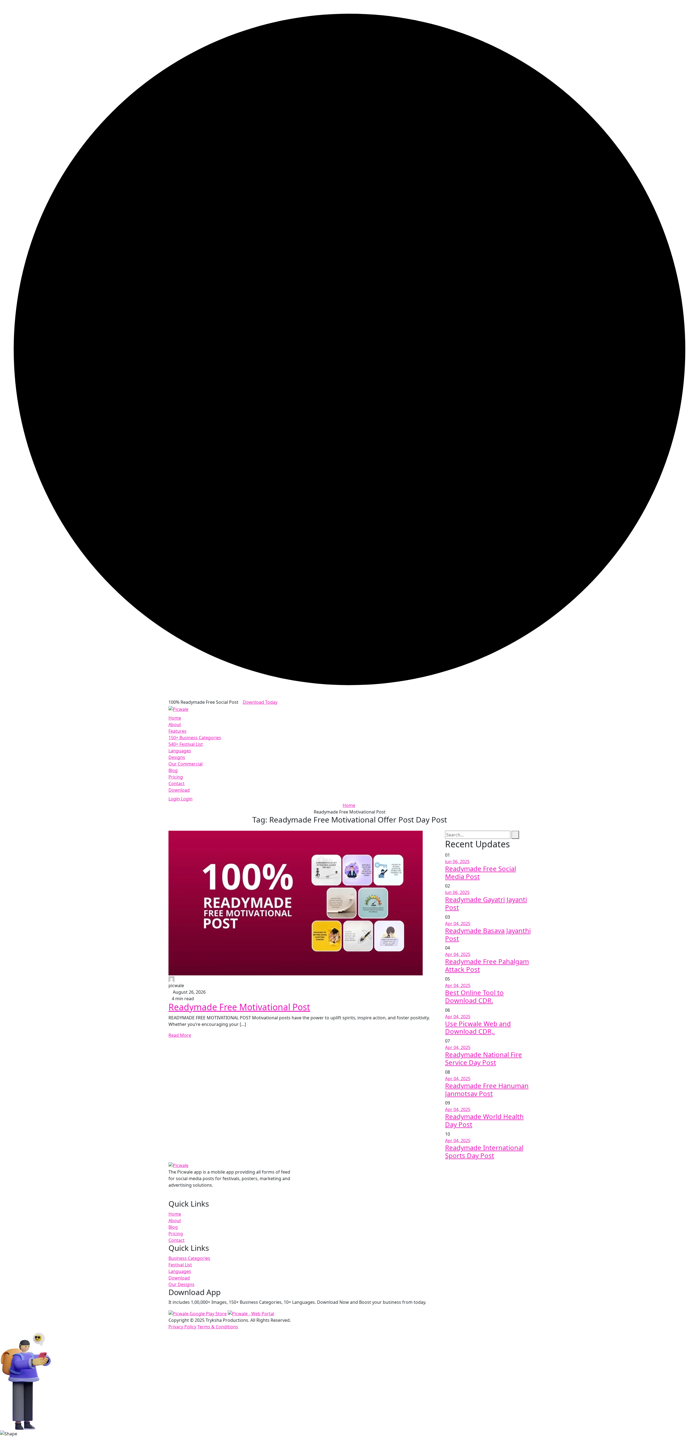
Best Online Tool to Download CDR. (474, 996)
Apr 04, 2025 (457, 924)
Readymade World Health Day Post (484, 1120)
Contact (176, 783)
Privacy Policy (182, 1327)
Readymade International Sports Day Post (484, 1151)
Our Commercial (185, 764)
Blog (173, 770)
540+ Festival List (185, 744)
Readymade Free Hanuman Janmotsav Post (487, 1089)
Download (179, 790)
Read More (179, 1035)
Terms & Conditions (217, 1327)
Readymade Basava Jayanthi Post (488, 934)
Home (174, 718)
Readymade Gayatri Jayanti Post (486, 903)
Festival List (180, 1265)
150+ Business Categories (194, 738)
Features (177, 731)
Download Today (260, 702)
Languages (179, 751)
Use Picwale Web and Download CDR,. (478, 1027)
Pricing (175, 777)
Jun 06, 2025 (457, 862)
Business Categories (189, 1258)
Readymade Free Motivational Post (239, 1007)
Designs (176, 757)
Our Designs (181, 1284)
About (174, 725)
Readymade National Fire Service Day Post (483, 1058)
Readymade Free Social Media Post (480, 872)
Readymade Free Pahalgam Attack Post (487, 965)
